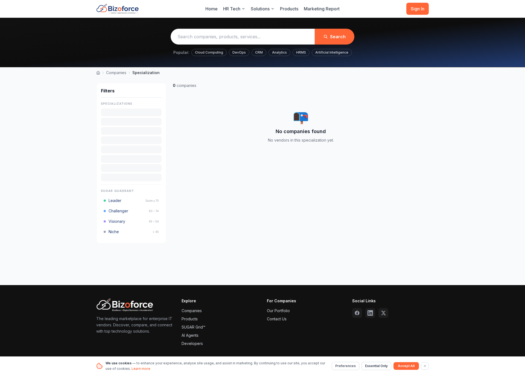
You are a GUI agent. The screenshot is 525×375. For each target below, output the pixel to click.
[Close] (425, 366)
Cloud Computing (209, 52)
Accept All (406, 366)
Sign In (417, 8)
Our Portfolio (278, 310)
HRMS (301, 52)
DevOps (239, 52)
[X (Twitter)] (383, 313)
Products (289, 8)
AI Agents (190, 335)
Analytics (279, 52)
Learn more (141, 369)
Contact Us (277, 319)
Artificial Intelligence (331, 52)
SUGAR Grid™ (193, 327)
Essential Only (376, 366)
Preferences (345, 366)
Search (338, 36)
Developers (192, 343)
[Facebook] (357, 313)
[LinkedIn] (370, 313)
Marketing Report (322, 8)
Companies (116, 72)
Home (211, 8)
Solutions (260, 8)
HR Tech (231, 8)
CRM (259, 52)
